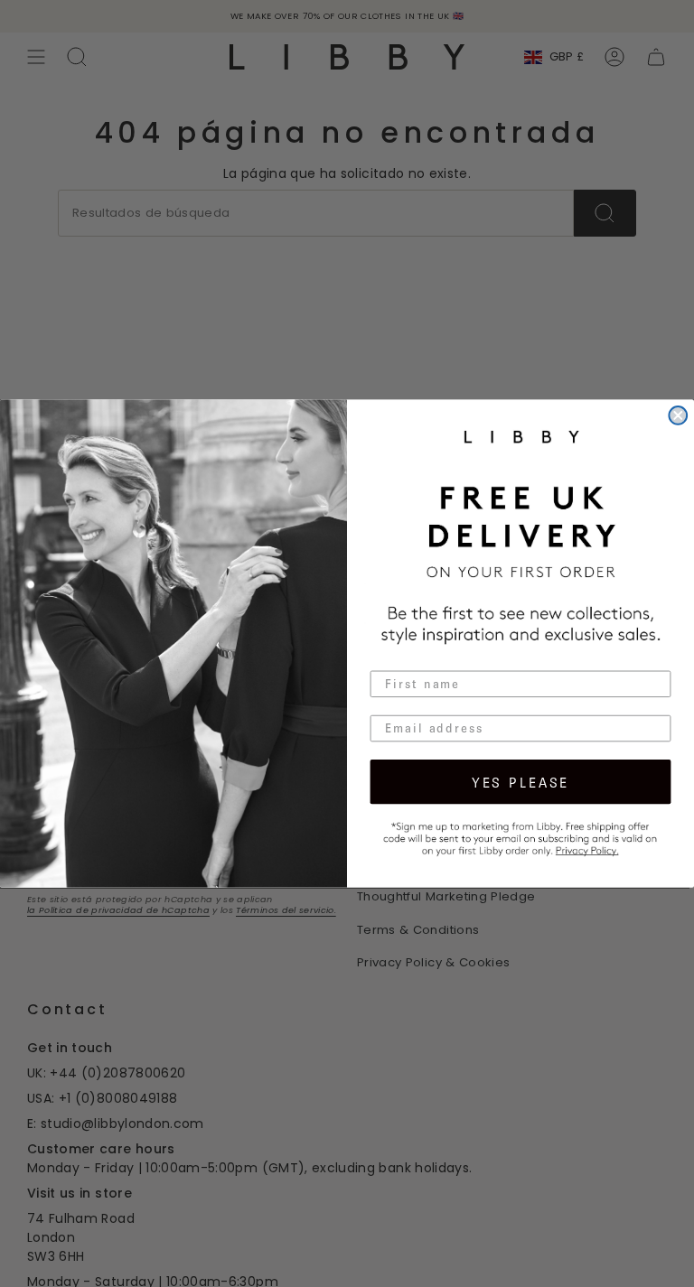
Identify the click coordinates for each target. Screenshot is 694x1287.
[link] (520, 837)
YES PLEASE (520, 781)
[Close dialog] (678, 415)
